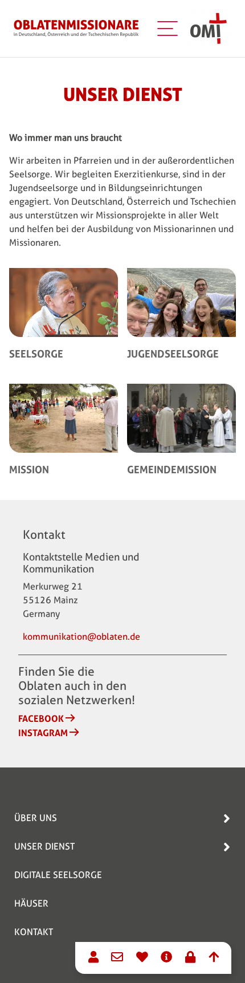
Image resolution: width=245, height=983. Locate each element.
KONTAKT (33, 932)
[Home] (76, 28)
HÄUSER (31, 903)
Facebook (41, 718)
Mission (29, 469)
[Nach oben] (214, 958)
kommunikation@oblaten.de (81, 636)
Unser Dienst (44, 846)
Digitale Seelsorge (58, 875)
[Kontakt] (93, 958)
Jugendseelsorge (173, 353)
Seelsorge (36, 353)
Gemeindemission (172, 469)
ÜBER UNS (35, 818)
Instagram (43, 732)
